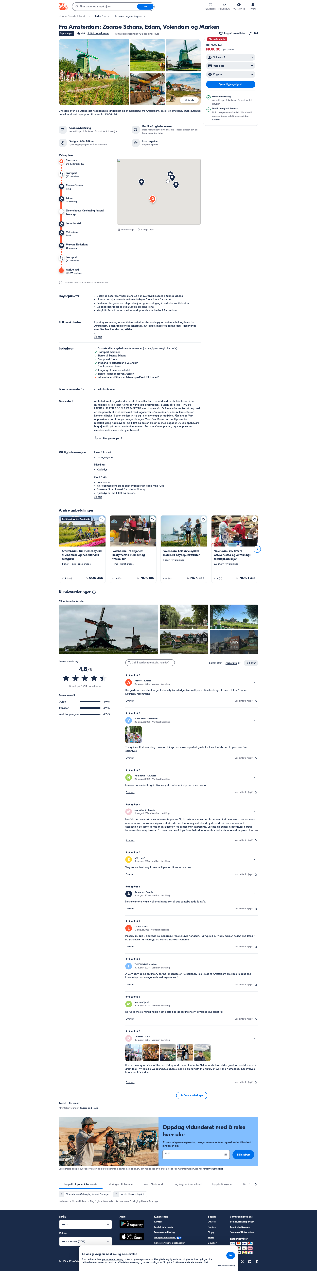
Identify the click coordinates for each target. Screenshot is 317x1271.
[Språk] (239, 4)
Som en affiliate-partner (242, 1232)
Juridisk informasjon (164, 1227)
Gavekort (212, 1242)
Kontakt (158, 1221)
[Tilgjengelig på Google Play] (132, 1224)
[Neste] (257, 549)
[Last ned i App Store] (132, 1237)
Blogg (211, 1232)
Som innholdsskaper (240, 1227)
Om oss (212, 1221)
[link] (82, 549)
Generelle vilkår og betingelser (169, 1242)
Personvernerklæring (213, 1168)
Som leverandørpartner (242, 1221)
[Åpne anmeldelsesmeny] (255, 682)
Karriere (212, 1227)
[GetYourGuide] (63, 6)
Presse (211, 1237)
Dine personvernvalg (165, 1237)
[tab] (81, 1184)
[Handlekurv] (224, 4)
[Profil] (253, 4)
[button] (93, 33)
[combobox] (104, 6)
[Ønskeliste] (210, 4)
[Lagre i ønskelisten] (102, 519)
